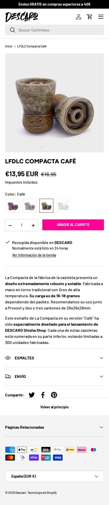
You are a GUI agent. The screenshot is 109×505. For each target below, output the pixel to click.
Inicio (8, 46)
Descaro (20, 492)
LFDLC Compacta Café (31, 46)
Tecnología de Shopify (42, 492)
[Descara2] (30, 205)
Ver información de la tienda (34, 255)
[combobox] (54, 30)
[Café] (46, 205)
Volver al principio (54, 407)
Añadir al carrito (73, 224)
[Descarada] (13, 205)
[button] (89, 16)
